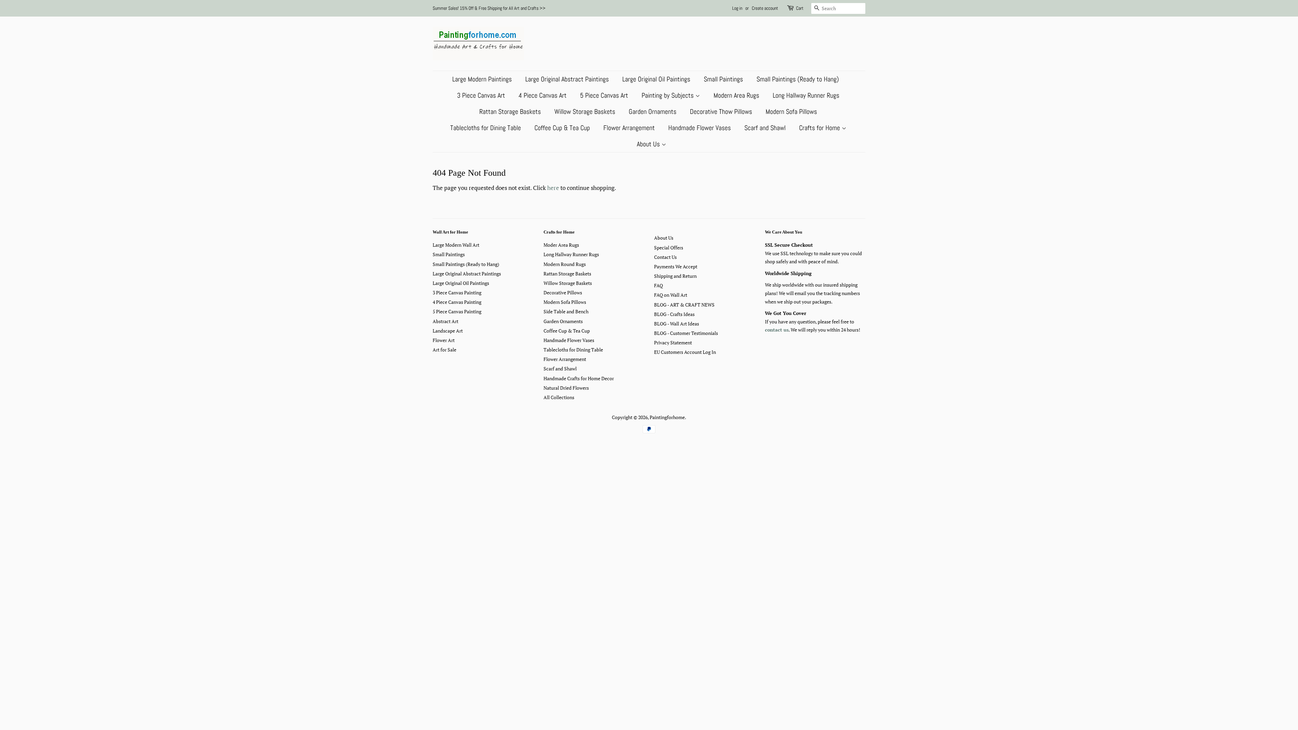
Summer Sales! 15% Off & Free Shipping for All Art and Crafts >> (489, 8)
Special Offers (668, 247)
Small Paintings (723, 79)
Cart (799, 8)
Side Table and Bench (566, 311)
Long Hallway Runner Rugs (806, 95)
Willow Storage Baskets (584, 111)
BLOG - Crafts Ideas (674, 314)
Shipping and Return (675, 276)
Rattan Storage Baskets (510, 111)
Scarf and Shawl (765, 127)
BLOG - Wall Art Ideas (676, 323)
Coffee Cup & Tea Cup (562, 127)
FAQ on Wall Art (670, 295)
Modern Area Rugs (736, 95)
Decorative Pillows (563, 292)
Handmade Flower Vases (699, 127)
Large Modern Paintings (482, 79)
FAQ (658, 285)
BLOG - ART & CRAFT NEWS (684, 304)
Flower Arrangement (629, 127)
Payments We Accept (675, 266)
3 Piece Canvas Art (481, 95)
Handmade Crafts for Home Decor (579, 378)
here (553, 188)
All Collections (559, 397)
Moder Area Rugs (561, 245)
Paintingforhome (667, 417)
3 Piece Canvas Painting (457, 292)
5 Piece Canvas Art (604, 95)
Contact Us (665, 257)
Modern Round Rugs (565, 264)
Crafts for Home (820, 127)
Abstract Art (445, 321)
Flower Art (444, 340)
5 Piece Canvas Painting (457, 311)
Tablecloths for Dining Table (485, 127)
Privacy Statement (673, 342)
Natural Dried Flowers (566, 388)
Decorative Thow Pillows (721, 111)
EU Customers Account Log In (685, 352)
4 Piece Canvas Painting (457, 302)
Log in (737, 8)
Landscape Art (448, 330)
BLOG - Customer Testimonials (686, 333)
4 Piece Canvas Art (543, 95)
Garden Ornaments (652, 111)
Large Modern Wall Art (456, 245)
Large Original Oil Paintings (656, 79)
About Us (649, 144)
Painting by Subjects (668, 95)
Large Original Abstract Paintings (567, 79)
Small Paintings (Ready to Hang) (797, 79)
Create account (765, 8)
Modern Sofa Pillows (791, 111)
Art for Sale (444, 349)
